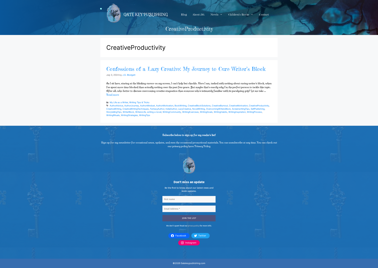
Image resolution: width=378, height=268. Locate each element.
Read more (112, 94)
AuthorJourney (131, 105)
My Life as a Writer (119, 102)
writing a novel (154, 112)
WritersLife (140, 112)
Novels (214, 14)
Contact (264, 14)
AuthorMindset (147, 105)
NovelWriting (198, 109)
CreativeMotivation (238, 105)
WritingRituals (113, 115)
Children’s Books (238, 14)
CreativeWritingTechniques (136, 109)
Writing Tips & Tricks (139, 102)
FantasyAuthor (157, 109)
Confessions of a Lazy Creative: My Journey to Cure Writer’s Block (185, 69)
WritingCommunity (172, 112)
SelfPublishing (258, 109)
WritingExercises (190, 112)
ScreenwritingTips (241, 109)
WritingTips (144, 115)
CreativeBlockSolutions (199, 105)
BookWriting (181, 105)
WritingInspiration (237, 112)
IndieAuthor (171, 109)
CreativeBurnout (220, 105)
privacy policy (193, 226)
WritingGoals (206, 112)
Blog (184, 14)
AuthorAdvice (116, 105)
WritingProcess (254, 112)
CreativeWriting (113, 109)
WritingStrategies (129, 115)
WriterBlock (128, 112)
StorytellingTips (114, 112)
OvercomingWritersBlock (218, 109)
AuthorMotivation (164, 105)
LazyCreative (184, 109)
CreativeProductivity (259, 105)
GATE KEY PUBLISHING (146, 14)
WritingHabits (220, 112)
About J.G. (199, 14)
